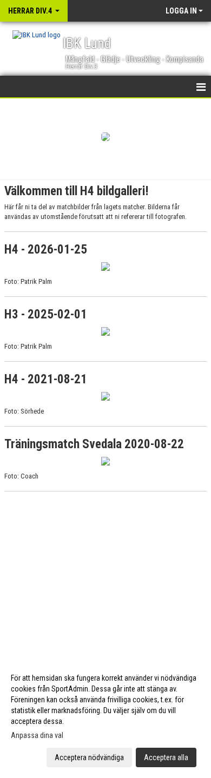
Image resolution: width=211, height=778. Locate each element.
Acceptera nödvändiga (89, 757)
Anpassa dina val (37, 735)
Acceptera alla (166, 757)
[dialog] (105, 717)
